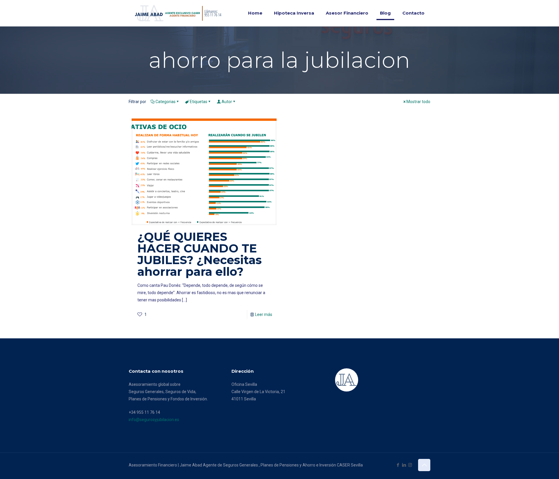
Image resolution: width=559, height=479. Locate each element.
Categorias (165, 101)
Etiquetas (198, 101)
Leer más (263, 314)
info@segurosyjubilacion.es (154, 419)
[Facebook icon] (398, 465)
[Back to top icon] (424, 465)
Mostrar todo (418, 101)
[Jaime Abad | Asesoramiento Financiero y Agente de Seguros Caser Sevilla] (180, 13)
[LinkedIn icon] (404, 465)
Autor (227, 101)
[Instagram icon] (410, 465)
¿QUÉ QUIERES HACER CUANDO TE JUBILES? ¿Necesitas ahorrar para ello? (199, 254)
